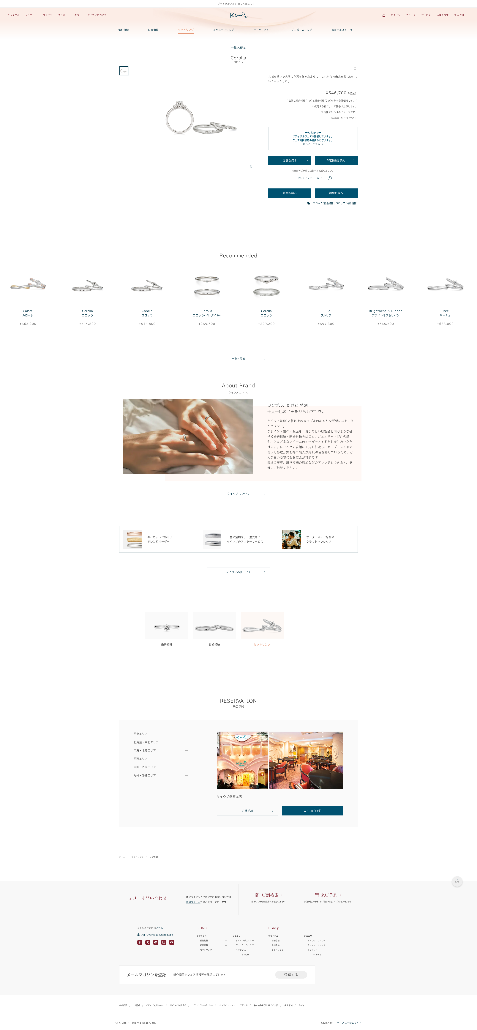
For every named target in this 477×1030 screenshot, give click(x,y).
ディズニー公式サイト (349, 1023)
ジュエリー (31, 15)
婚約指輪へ (290, 193)
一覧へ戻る (238, 47)
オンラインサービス (308, 178)
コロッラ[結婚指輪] (324, 203)
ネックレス (241, 950)
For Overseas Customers (157, 935)
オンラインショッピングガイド (233, 1005)
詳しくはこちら (311, 144)
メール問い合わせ (150, 898)
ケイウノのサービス (238, 572)
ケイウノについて (97, 15)
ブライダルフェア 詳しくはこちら (236, 4)
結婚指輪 (153, 30)
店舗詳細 (247, 810)
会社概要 (123, 1005)
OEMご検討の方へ (155, 1005)
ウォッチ (48, 15)
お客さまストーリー (343, 30)
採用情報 (289, 1005)
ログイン (396, 15)
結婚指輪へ (336, 193)
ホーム (122, 857)
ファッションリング (245, 945)
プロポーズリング (301, 30)
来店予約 (459, 15)
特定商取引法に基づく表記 (266, 1005)
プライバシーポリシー (203, 1005)
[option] (201, 118)
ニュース (411, 15)
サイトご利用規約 (178, 1005)
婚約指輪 (123, 30)
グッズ (61, 15)
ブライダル (13, 15)
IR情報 (137, 1005)
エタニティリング (223, 30)
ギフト (78, 15)
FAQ (301, 1005)
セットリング (186, 30)
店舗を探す (443, 15)
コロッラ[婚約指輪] (347, 203)
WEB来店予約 (336, 160)
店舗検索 (270, 895)
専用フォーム (193, 902)
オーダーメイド (263, 30)
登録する (291, 974)
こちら (159, 928)
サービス (426, 15)
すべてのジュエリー (245, 940)
